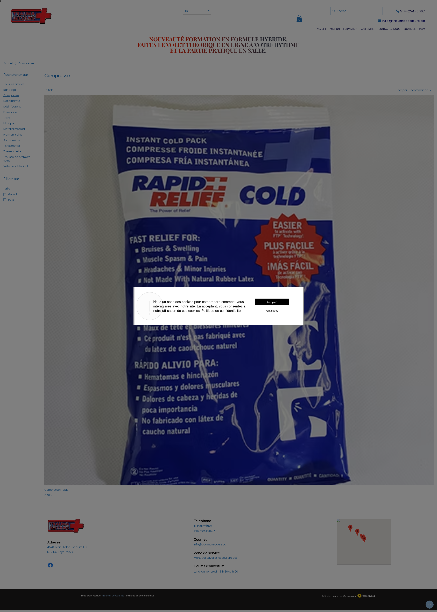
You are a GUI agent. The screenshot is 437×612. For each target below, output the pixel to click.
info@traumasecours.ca (210, 544)
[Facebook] (50, 565)
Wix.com (347, 596)
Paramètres (271, 310)
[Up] (430, 605)
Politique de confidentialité (140, 595)
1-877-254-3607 (204, 531)
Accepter (272, 302)
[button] (350, 28)
